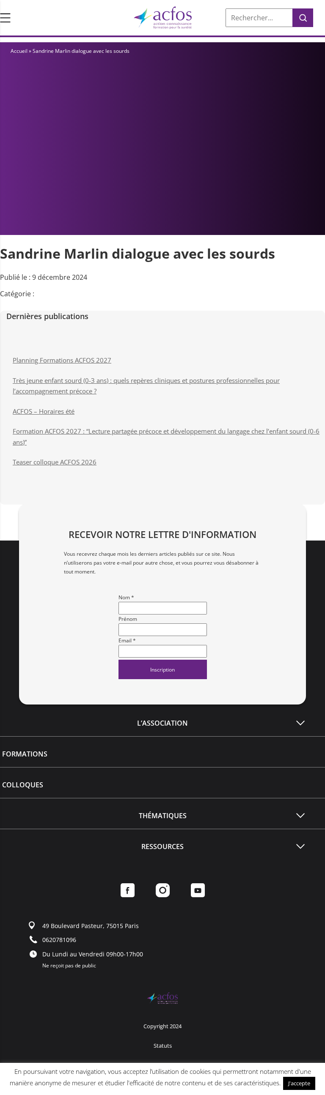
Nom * (126, 597)
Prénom (127, 619)
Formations (24, 754)
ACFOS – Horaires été (43, 411)
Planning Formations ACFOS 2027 (62, 360)
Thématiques (163, 815)
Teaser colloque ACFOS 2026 (54, 462)
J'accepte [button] (299, 1083)
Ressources (162, 846)
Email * (127, 640)
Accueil (19, 51)
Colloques (22, 784)
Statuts (163, 1045)
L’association (162, 723)
